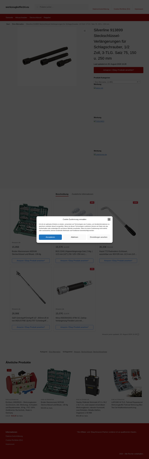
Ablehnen (74, 237)
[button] (109, 219)
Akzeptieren (50, 237)
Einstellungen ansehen (98, 237)
